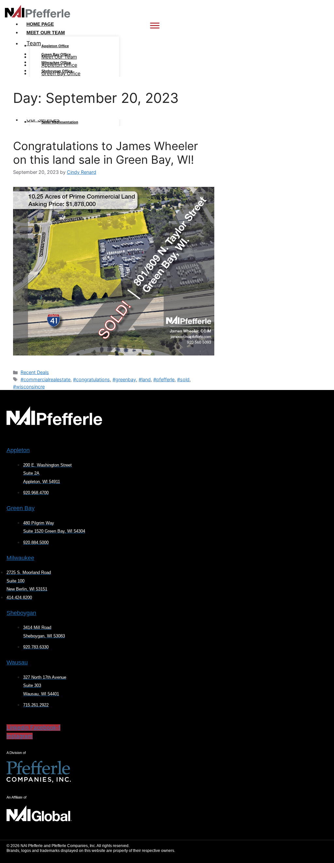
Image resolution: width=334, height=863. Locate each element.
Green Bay (21, 508)
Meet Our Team (45, 32)
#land (145, 379)
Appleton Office (55, 46)
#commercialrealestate (45, 379)
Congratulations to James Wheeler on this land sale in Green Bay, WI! (105, 152)
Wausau (17, 662)
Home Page (40, 24)
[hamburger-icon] (154, 25)
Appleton (18, 450)
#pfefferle (164, 379)
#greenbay (124, 379)
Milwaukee (20, 558)
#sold (183, 379)
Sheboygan (21, 613)
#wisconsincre (29, 386)
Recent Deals (35, 372)
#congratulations (91, 379)
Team (33, 43)
